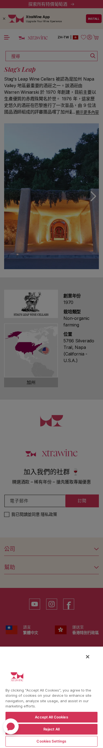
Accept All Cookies (51, 717)
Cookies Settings (51, 741)
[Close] (88, 657)
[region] (51, 697)
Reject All (51, 729)
